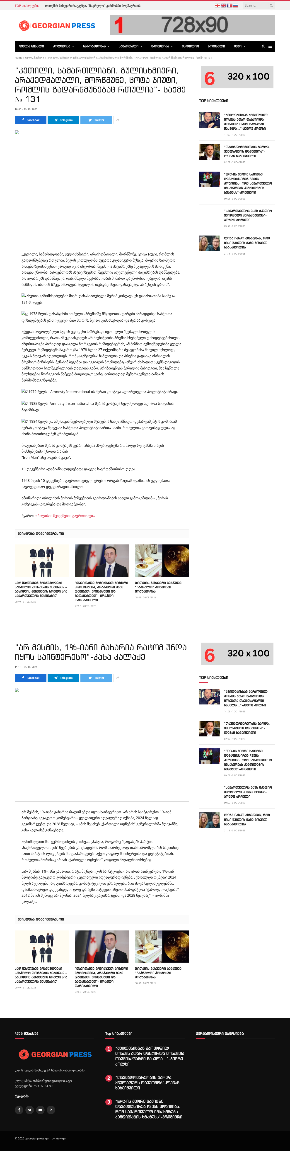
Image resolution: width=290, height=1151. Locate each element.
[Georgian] (218, 5)
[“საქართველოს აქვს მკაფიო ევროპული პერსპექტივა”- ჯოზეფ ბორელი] (209, 216)
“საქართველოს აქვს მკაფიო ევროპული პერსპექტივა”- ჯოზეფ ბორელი (248, 215)
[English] (224, 5)
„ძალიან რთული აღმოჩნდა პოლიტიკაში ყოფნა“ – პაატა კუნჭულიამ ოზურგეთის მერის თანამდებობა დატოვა (71, 8)
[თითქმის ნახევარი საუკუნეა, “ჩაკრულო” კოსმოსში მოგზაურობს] (162, 560)
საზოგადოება (94, 46)
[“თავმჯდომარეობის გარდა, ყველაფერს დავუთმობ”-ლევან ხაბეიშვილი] (209, 152)
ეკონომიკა (160, 46)
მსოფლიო (190, 46)
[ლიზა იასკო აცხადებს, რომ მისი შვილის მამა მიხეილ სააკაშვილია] (209, 243)
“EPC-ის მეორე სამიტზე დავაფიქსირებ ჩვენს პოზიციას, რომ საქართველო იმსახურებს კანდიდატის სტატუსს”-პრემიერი (248, 183)
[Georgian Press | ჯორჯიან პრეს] (56, 25)
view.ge (60, 1138)
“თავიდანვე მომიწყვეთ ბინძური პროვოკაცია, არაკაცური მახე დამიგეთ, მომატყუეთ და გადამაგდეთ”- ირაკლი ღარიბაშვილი (101, 591)
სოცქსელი (216, 46)
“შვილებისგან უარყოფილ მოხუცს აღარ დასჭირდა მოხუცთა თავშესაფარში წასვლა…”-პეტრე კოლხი (246, 121)
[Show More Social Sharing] (117, 120)
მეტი (238, 46)
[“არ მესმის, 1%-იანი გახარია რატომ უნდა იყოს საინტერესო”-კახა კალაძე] (102, 745)
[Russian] (235, 5)
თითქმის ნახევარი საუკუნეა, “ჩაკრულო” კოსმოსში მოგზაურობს (159, 587)
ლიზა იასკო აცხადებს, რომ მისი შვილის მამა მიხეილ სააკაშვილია (247, 242)
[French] (229, 5)
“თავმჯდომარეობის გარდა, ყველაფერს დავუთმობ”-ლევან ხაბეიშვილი (247, 151)
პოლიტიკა (61, 46)
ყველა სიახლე (31, 46)
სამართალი (128, 46)
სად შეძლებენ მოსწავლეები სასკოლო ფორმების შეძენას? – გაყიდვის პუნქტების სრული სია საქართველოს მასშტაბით (41, 589)
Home (18, 58)
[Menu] (270, 46)
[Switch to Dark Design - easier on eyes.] (263, 46)
